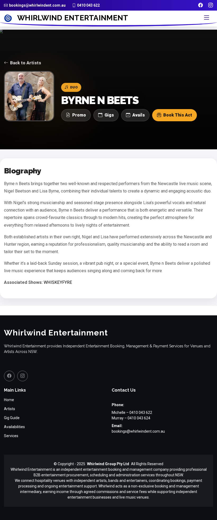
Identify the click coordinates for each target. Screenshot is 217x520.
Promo (79, 115)
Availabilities (14, 427)
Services (11, 436)
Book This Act (177, 115)
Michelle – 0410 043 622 (132, 412)
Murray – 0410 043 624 (131, 418)
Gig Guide (12, 418)
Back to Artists (25, 62)
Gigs (109, 115)
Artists (9, 409)
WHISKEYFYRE (58, 282)
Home (9, 400)
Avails (138, 115)
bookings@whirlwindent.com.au (138, 431)
